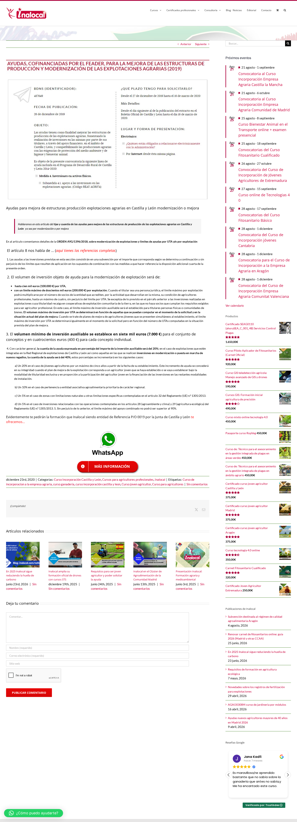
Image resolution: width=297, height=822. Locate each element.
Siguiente (200, 44)
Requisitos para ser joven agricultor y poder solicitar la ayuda (106, 575)
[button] (285, 9)
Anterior (185, 44)
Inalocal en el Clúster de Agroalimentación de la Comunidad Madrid (147, 575)
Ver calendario (234, 305)
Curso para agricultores (167, 484)
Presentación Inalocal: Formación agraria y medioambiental (189, 575)
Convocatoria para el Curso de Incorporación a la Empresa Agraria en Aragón (264, 265)
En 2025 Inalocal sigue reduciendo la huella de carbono (20, 575)
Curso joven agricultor (136, 484)
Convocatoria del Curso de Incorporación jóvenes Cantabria (260, 240)
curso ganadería (63, 484)
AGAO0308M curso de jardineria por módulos (257, 704)
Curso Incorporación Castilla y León (77, 479)
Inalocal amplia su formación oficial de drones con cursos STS (64, 575)
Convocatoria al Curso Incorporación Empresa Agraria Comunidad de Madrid (264, 104)
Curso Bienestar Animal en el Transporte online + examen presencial (263, 130)
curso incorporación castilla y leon (98, 484)
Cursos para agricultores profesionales (128, 479)
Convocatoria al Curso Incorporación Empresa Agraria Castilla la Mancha (260, 79)
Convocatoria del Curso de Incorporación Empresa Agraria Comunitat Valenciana (263, 291)
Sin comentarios (197, 484)
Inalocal (160, 479)
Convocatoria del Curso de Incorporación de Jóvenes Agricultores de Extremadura (262, 175)
